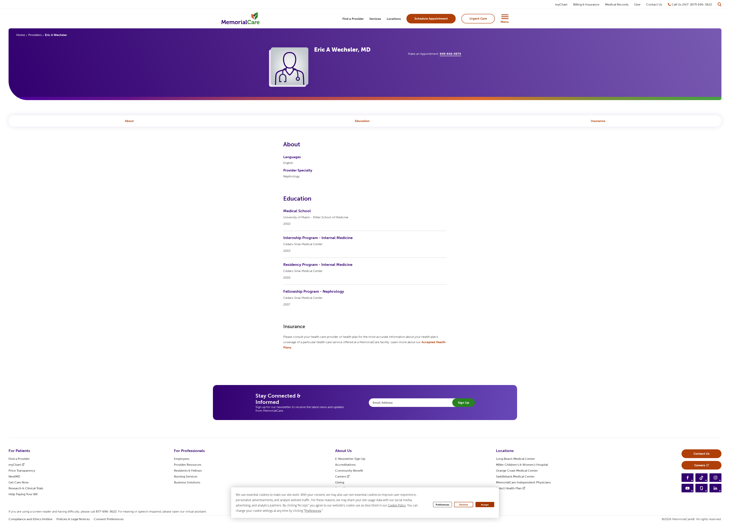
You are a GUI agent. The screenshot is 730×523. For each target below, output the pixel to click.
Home (20, 35)
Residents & (188, 470)
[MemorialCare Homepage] (240, 19)
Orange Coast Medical (517, 470)
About (129, 121)
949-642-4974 (450, 54)
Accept (485, 504)
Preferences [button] (313, 511)
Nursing (185, 476)
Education (362, 121)
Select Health (509, 488)
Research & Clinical (26, 488)
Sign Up (463, 402)
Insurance (598, 121)
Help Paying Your (23, 494)
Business (187, 482)
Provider (187, 464)
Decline (463, 504)
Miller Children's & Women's (522, 464)
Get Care (19, 482)
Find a (19, 459)
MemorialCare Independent (523, 482)
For (19, 450)
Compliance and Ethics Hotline (30, 519)
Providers (35, 35)
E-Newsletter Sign (350, 459)
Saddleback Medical (515, 476)
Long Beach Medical (515, 459)
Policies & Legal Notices (73, 519)
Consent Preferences (109, 519)
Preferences (442, 504)
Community (349, 470)
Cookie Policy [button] (397, 505)
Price (22, 470)
